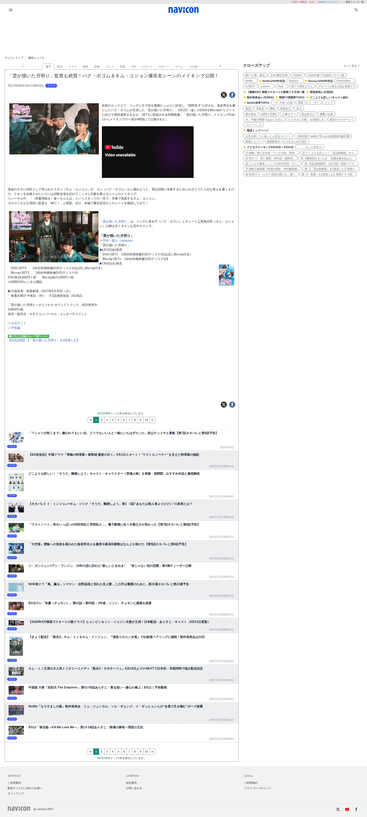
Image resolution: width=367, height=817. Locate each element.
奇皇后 (260, 108)
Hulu (282, 86)
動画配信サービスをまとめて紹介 (287, 141)
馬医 (300, 102)
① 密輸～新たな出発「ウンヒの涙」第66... (271, 152)
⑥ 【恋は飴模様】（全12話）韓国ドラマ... (330, 163)
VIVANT (298, 75)
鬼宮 (248, 108)
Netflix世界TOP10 (258, 102)
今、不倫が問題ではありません (264, 119)
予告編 (15, 327)
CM (133, 66)
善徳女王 (285, 108)
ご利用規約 (250, 782)
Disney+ (295, 80)
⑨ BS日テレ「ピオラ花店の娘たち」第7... (270, 174)
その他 (193, 66)
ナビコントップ (14, 57)
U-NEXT (250, 86)
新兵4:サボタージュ (342, 119)
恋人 (299, 108)
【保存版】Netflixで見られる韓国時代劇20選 (323, 136)
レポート (147, 66)
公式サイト (18, 323)
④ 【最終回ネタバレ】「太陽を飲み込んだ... (327, 158)
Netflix (250, 80)
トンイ (329, 102)
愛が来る (250, 114)
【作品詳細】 (17, 340)
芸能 (97, 66)
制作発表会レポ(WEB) (260, 97)
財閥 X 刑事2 (269, 114)
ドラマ (73, 66)
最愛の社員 (326, 114)
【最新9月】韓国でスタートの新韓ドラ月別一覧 (276, 92)
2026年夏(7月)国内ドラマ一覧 (326, 75)
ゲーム (179, 66)
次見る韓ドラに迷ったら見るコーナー (268, 136)
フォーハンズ (253, 124)
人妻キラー (289, 114)
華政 (272, 108)
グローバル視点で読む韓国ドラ (337, 86)
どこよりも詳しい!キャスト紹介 (329, 97)
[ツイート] (224, 95)
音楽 (122, 66)
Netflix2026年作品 (273, 80)
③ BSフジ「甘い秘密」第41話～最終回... (270, 158)
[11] (152, 420)
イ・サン (314, 102)
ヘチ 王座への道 (283, 102)
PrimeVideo (345, 80)
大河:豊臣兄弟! (279, 75)
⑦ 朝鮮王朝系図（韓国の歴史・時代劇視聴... (272, 168)
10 (146, 419)
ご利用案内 (14, 782)
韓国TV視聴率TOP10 (291, 97)
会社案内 (131, 782)
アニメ (110, 66)
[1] (90, 420)
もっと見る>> (309, 146)
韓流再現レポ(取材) (321, 92)
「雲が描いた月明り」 (115, 221)
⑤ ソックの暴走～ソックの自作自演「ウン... (272, 163)
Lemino (266, 86)
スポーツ (163, 66)
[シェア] (232, 95)
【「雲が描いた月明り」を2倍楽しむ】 (53, 340)
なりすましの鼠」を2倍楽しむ (306, 119)
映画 (85, 66)
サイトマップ (16, 793)
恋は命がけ (307, 114)
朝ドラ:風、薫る (255, 75)
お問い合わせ (134, 788)
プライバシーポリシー (257, 788)
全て (48, 66)
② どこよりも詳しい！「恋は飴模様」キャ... (329, 152)
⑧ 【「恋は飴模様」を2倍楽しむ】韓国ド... (331, 168)
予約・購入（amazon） (119, 240)
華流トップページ (257, 130)
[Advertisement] (183, 35)
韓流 (60, 66)
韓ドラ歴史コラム (302, 86)
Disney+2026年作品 (320, 80)
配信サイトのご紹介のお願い (25, 788)
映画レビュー (253, 141)
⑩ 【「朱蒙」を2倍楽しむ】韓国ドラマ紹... (328, 174)
